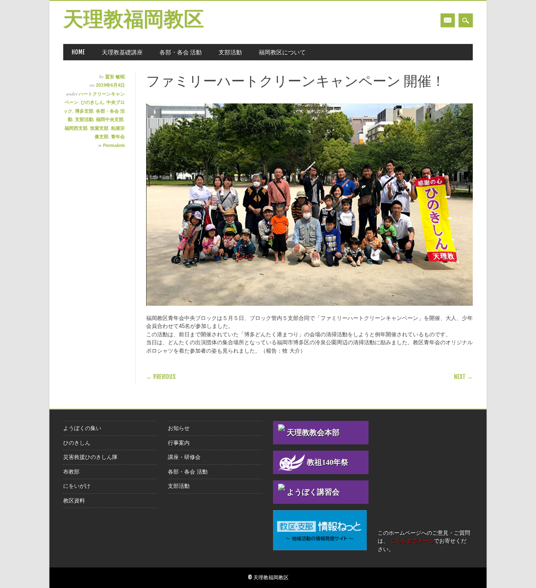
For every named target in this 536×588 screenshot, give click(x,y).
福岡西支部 (76, 128)
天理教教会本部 (313, 432)
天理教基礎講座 (122, 52)
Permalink (114, 145)
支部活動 (230, 52)
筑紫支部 (99, 128)
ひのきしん (92, 102)
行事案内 (179, 443)
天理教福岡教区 (133, 20)
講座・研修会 (184, 457)
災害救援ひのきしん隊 (90, 457)
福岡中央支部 (110, 119)
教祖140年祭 (327, 462)
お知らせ (179, 428)
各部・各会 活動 (181, 52)
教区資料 (74, 501)
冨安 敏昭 (115, 76)
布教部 (71, 472)
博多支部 (84, 110)
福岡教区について (282, 52)
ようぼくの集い (82, 428)
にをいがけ (76, 486)
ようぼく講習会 (313, 492)
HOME (78, 52)
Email (448, 20)
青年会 (118, 136)
